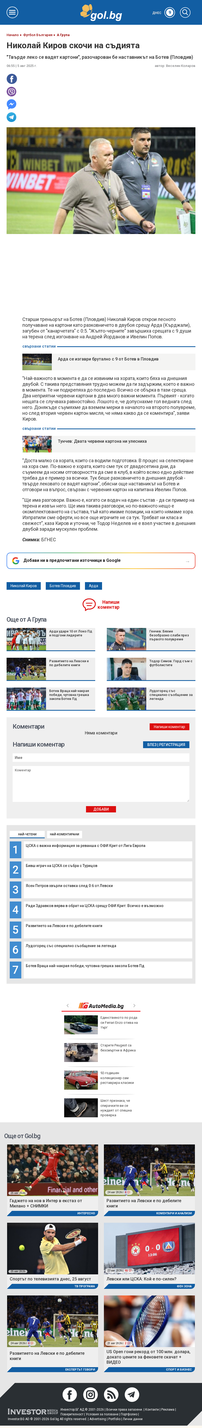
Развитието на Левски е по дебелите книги (64, 926)
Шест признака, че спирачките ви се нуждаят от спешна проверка (116, 1108)
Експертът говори (80, 1369)
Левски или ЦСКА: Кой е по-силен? (141, 1278)
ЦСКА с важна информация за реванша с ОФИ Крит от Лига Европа (85, 846)
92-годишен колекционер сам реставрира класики (117, 1077)
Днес (161, 13)
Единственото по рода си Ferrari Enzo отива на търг (119, 1022)
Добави (101, 809)
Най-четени (27, 834)
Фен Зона (184, 1286)
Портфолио (129, 1414)
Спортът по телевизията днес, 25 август (50, 1278)
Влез (151, 745)
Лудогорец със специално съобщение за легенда (71, 946)
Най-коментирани (64, 834)
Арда (93, 586)
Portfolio (114, 1419)
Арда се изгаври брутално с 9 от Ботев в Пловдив (108, 359)
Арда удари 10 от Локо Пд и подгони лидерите (70, 633)
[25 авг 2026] (52, 1170)
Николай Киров (24, 586)
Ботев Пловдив (63, 586)
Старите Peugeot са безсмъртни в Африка (118, 1047)
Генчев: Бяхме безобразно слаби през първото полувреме (169, 635)
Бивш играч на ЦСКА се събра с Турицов (61, 866)
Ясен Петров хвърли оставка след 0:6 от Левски (69, 886)
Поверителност (71, 1414)
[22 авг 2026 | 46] (149, 1248)
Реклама (167, 1409)
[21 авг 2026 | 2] (149, 1320)
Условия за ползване (102, 1414)
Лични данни (133, 1419)
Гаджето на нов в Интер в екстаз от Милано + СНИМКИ (46, 1203)
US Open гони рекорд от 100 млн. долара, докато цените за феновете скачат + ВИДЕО (148, 1357)
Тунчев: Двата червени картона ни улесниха (102, 441)
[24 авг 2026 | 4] (149, 1170)
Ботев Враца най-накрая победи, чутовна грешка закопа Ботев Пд (85, 966)
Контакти (152, 1409)
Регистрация (172, 745)
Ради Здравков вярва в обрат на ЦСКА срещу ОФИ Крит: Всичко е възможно (95, 906)
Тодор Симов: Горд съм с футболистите (171, 663)
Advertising (97, 1419)
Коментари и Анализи (174, 1213)
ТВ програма (84, 1286)
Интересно (86, 1213)
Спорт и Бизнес (179, 1369)
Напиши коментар (108, 605)
